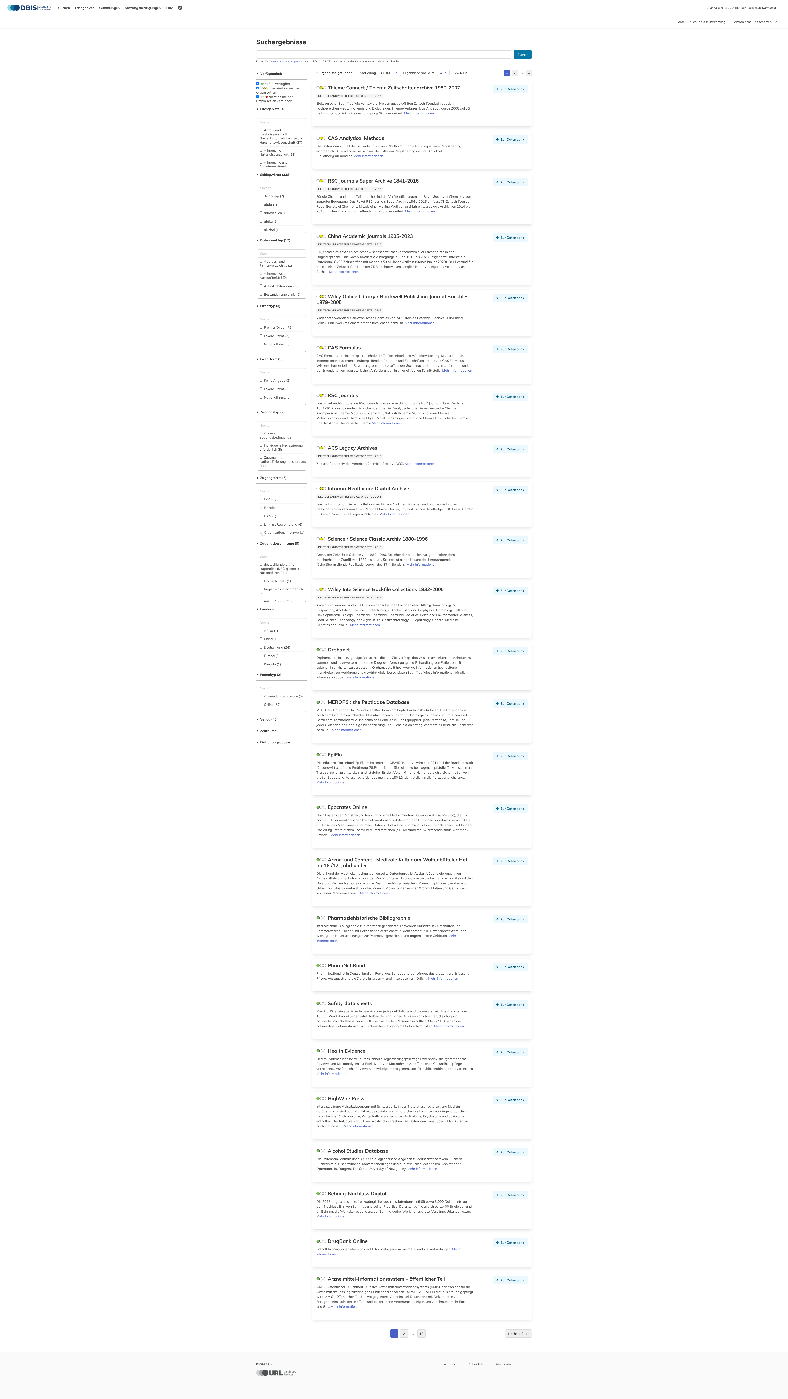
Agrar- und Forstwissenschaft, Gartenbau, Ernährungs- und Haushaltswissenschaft (281, 136)
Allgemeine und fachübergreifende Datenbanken (274, 166)
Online (272, 704)
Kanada (272, 664)
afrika (270, 221)
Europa (271, 656)
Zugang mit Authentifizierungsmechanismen (284, 461)
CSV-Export (461, 72)
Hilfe (169, 8)
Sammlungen (109, 8)
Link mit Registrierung (282, 524)
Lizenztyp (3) (268, 306)
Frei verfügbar (279, 84)
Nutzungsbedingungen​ (143, 8)
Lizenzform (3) (269, 359)
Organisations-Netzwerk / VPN (282, 534)
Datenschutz (476, 1364)
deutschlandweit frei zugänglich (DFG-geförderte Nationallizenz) (281, 568)
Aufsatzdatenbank (281, 286)
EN (180, 8)
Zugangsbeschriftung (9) (277, 543)
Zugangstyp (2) (270, 412)
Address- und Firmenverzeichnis (276, 263)
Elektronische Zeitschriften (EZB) (756, 22)
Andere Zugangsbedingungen (276, 435)
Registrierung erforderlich (281, 591)
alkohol (271, 230)
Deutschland (276, 647)
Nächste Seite (518, 1334)
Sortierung (368, 73)
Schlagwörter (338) (273, 174)
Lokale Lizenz (276, 336)
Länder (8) (266, 609)
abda (270, 204)
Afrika (270, 630)
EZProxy (270, 499)
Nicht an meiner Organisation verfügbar (274, 99)
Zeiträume (266, 731)
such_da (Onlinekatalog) (708, 22)
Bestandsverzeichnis (281, 294)
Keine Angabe (276, 380)
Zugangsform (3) (271, 478)
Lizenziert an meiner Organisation (277, 90)
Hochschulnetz (277, 581)
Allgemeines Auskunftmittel (273, 275)
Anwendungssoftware (283, 696)
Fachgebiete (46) (271, 109)
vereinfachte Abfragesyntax (289, 61)
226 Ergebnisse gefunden (332, 73)
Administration (503, 1364)
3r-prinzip (273, 196)
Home (680, 22)
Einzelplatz (272, 508)
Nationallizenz (277, 344)
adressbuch (275, 213)
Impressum (450, 1364)
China (270, 639)
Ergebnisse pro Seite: (419, 73)
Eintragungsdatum (273, 742)
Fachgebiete (84, 8)
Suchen (64, 8)
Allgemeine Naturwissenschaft (278, 152)
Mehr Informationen (419, 113)
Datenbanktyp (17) (273, 240)
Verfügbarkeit (269, 74)
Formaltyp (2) (268, 675)
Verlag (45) (267, 719)
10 (528, 72)
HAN (269, 516)
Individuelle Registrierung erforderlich (281, 447)
